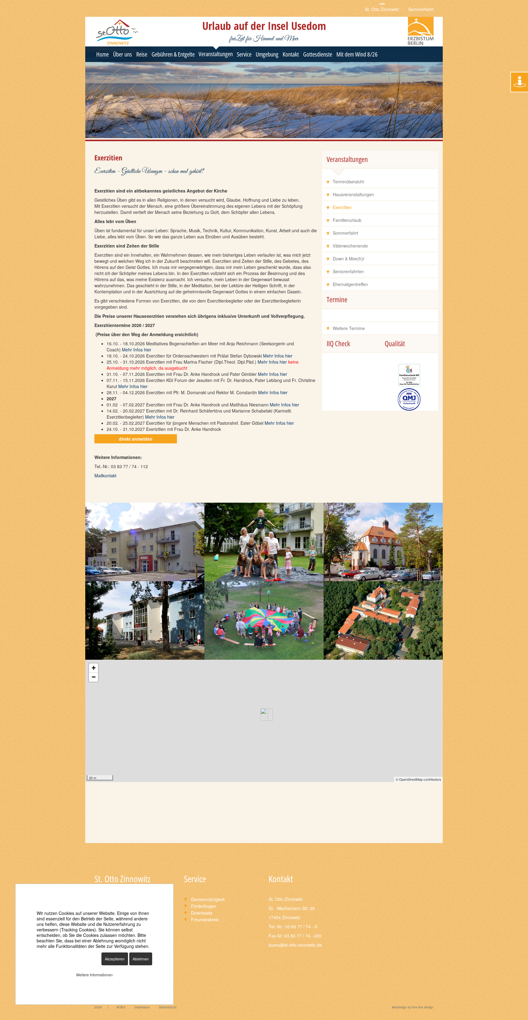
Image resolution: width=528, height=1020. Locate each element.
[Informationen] (519, 82)
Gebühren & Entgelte (173, 54)
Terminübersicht (348, 181)
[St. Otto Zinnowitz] (383, 620)
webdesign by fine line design (413, 1007)
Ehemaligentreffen (350, 284)
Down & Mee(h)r (349, 258)
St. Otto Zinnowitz (382, 9)
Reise (141, 54)
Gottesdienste (317, 54)
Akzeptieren (115, 958)
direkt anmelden (135, 439)
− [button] (94, 677)
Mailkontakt (105, 475)
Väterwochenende (350, 246)
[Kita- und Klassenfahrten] (264, 542)
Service (244, 54)
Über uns (122, 54)
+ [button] (94, 668)
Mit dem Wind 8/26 (357, 54)
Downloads (201, 913)
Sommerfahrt (421, 9)
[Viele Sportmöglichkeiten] (264, 620)
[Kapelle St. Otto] (383, 542)
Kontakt (291, 54)
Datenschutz (168, 1007)
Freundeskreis (205, 919)
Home (102, 54)
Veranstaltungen (216, 54)
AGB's (120, 1007)
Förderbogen (203, 906)
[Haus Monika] (144, 542)
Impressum (142, 1007)
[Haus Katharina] (144, 620)
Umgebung (267, 54)
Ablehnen (141, 958)
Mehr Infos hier (136, 350)
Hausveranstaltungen (353, 194)
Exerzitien (342, 207)
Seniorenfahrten (348, 271)
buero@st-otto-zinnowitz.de (295, 945)
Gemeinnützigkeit (208, 899)
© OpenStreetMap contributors (418, 779)
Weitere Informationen (94, 974)
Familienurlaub (347, 220)
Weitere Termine (349, 328)
